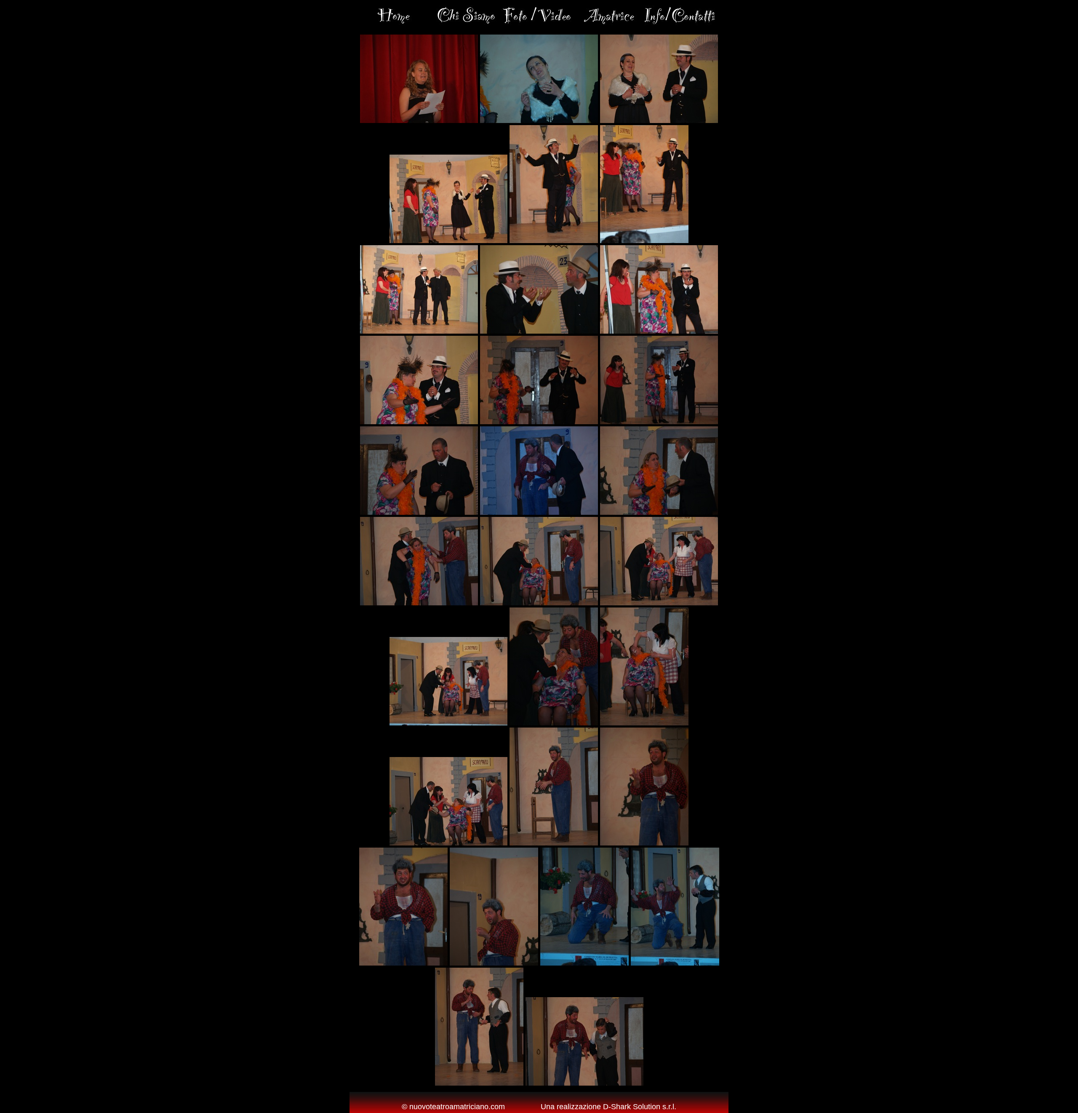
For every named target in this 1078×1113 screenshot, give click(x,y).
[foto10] (419, 421)
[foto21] (644, 723)
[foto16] (419, 603)
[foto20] (554, 723)
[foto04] (448, 240)
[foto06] (644, 240)
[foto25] (403, 963)
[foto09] (659, 331)
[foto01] (419, 120)
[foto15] (659, 512)
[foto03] (659, 120)
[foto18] (659, 603)
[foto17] (539, 603)
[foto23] (554, 843)
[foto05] (554, 240)
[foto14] (539, 512)
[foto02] (539, 120)
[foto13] (419, 512)
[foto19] (448, 723)
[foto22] (448, 843)
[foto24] (644, 843)
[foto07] (419, 331)
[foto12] (659, 421)
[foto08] (539, 331)
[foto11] (539, 421)
